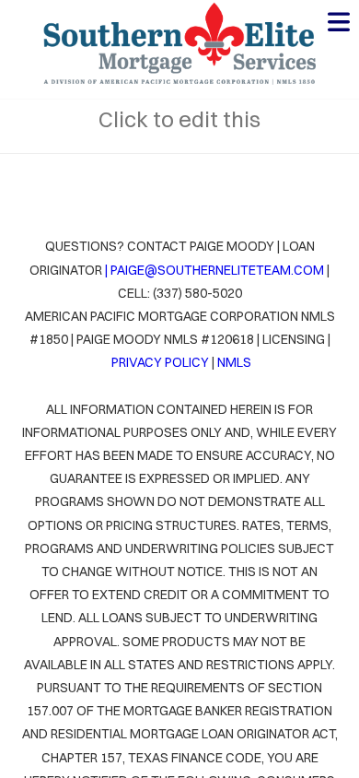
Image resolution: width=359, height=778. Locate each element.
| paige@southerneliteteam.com (213, 270)
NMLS (234, 362)
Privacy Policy (160, 362)
